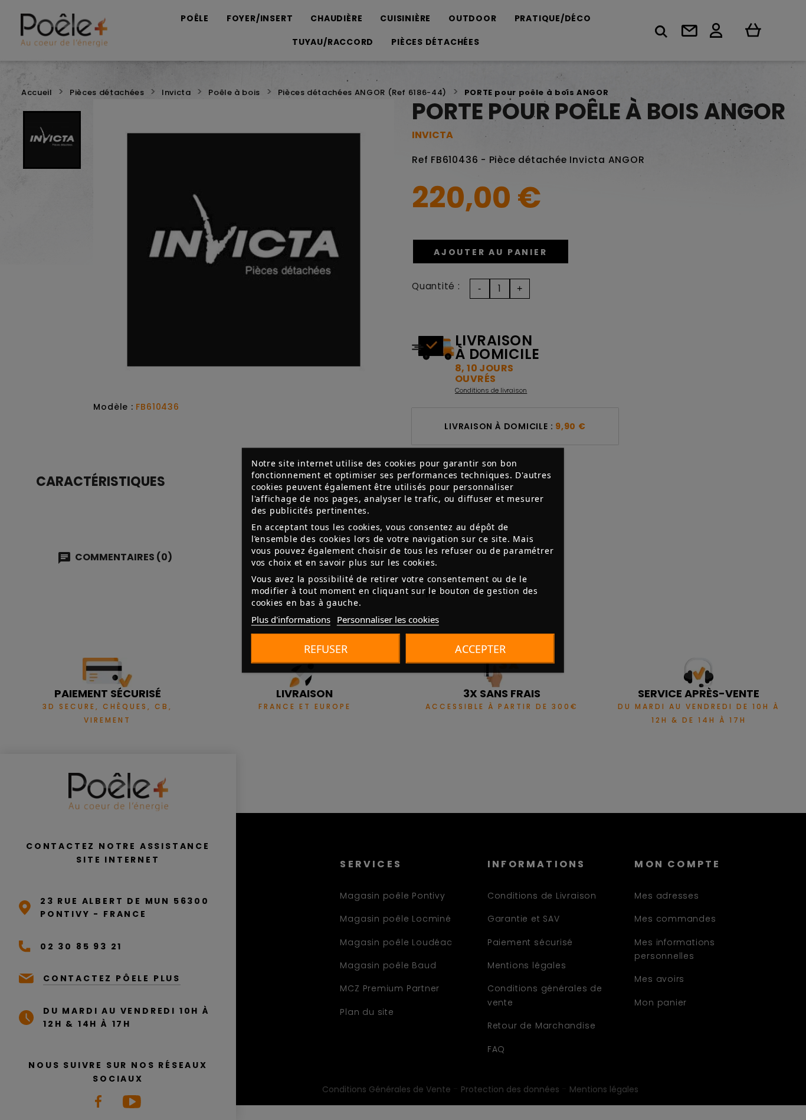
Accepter (480, 648)
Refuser (326, 648)
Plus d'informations (290, 619)
